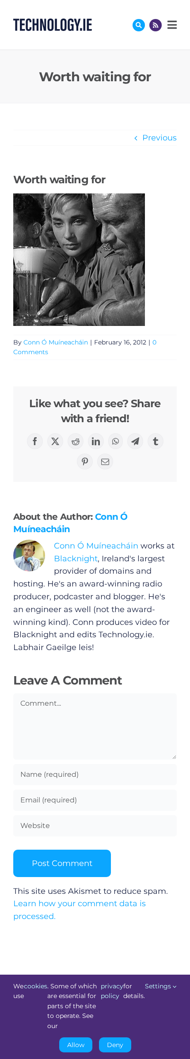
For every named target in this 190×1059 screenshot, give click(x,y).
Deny (115, 1045)
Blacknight (76, 559)
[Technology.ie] (52, 22)
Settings (159, 986)
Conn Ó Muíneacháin (55, 342)
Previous (159, 138)
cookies (35, 986)
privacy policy (112, 991)
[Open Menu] (171, 24)
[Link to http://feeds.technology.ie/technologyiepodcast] (155, 25)
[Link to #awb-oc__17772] (139, 25)
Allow (75, 1045)
